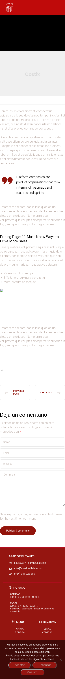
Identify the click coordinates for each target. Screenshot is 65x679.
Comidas (47, 632)
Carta (20, 628)
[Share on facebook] (2, 370)
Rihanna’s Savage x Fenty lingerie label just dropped (50, 392)
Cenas (47, 628)
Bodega (20, 632)
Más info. (32, 672)
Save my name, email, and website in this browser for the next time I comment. (31, 516)
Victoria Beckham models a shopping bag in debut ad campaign (15, 392)
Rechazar (45, 665)
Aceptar (19, 665)
